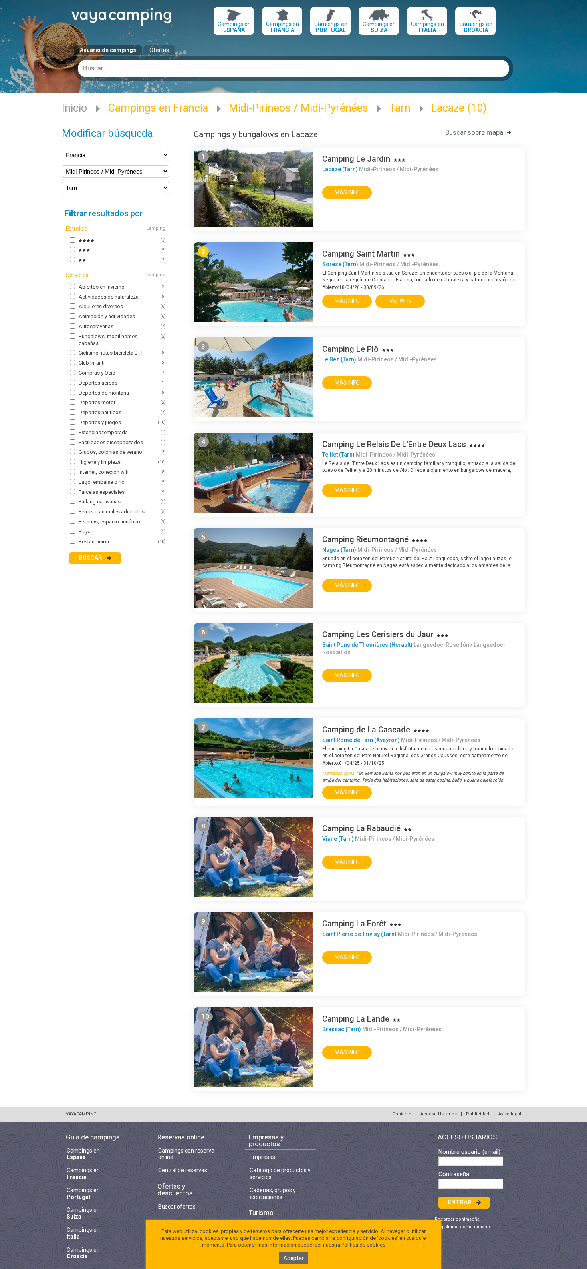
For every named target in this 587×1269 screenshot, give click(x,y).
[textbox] (293, 68)
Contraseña (453, 1174)
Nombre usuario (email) (469, 1152)
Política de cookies (363, 1245)
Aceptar (293, 1258)
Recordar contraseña (457, 1219)
